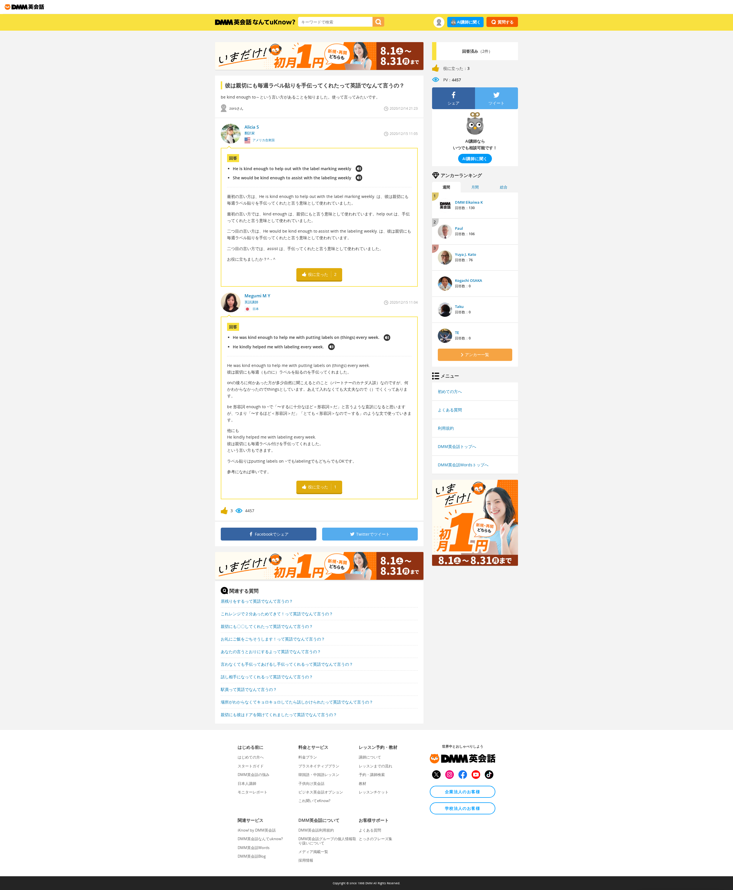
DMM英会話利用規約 (316, 830)
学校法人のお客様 (462, 808)
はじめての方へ (251, 757)
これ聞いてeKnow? (314, 800)
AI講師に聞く (469, 22)
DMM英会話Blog (252, 856)
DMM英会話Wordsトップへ (463, 464)
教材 (362, 783)
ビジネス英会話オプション (320, 792)
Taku (459, 306)
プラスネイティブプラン (318, 766)
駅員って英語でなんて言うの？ (249, 689)
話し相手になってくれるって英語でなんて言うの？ (267, 676)
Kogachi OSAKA (468, 280)
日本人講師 (247, 783)
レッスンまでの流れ (375, 766)
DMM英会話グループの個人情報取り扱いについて (327, 840)
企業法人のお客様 (462, 791)
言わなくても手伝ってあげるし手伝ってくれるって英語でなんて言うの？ (287, 664)
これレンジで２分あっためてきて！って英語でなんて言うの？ (277, 613)
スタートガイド (251, 766)
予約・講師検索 (372, 774)
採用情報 (305, 860)
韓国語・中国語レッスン (318, 774)
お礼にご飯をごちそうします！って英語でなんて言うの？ (273, 639)
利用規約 (446, 428)
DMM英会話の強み (253, 774)
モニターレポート (252, 792)
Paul (459, 228)
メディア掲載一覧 (313, 851)
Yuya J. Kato (465, 254)
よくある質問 (450, 409)
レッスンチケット (374, 792)
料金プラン (307, 757)
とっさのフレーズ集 (375, 838)
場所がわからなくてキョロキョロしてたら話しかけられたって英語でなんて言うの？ (297, 702)
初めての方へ (450, 391)
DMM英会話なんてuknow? (260, 838)
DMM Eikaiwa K (469, 202)
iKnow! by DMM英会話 (257, 830)
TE (457, 332)
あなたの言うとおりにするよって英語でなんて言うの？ (271, 651)
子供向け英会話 (311, 783)
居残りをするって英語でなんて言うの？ (257, 601)
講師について (370, 757)
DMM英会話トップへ (457, 446)
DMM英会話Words (253, 847)
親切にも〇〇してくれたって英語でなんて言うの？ (267, 626)
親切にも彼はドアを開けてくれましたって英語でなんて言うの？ (279, 714)
